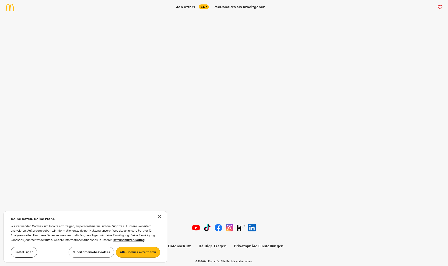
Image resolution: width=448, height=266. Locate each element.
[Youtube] (196, 227)
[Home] (12, 7)
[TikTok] (207, 227)
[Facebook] (218, 227)
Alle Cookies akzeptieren (138, 252)
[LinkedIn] (252, 227)
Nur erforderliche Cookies (91, 252)
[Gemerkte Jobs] (440, 7)
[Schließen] (159, 216)
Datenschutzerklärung (129, 240)
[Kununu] (241, 227)
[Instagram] (229, 227)
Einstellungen (24, 252)
